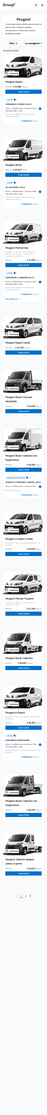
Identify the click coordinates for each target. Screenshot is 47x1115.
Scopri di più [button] (23, 92)
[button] (31, 121)
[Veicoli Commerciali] (9, 5)
